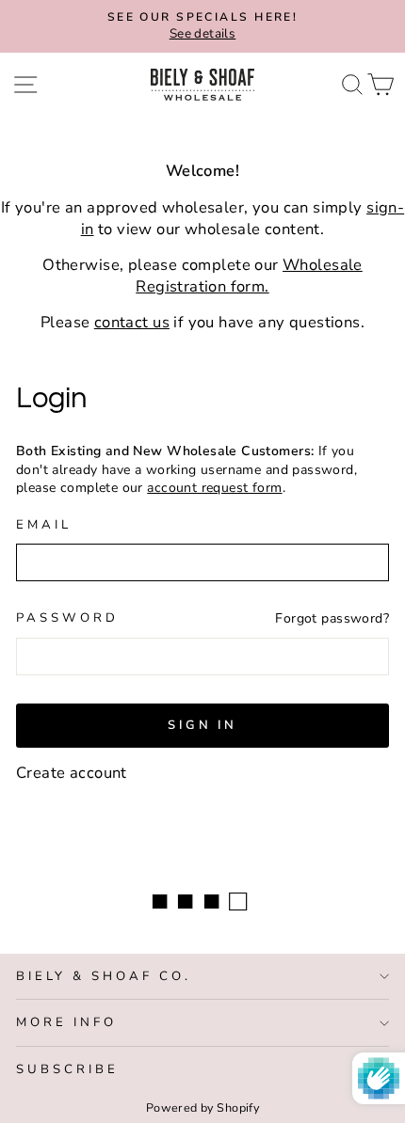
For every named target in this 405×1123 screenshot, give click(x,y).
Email (44, 524)
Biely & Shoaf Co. (103, 976)
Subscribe (67, 1069)
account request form (214, 488)
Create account (71, 772)
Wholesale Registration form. (249, 275)
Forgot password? (332, 618)
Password (67, 617)
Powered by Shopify (202, 1107)
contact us (132, 322)
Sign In (202, 725)
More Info (66, 1022)
